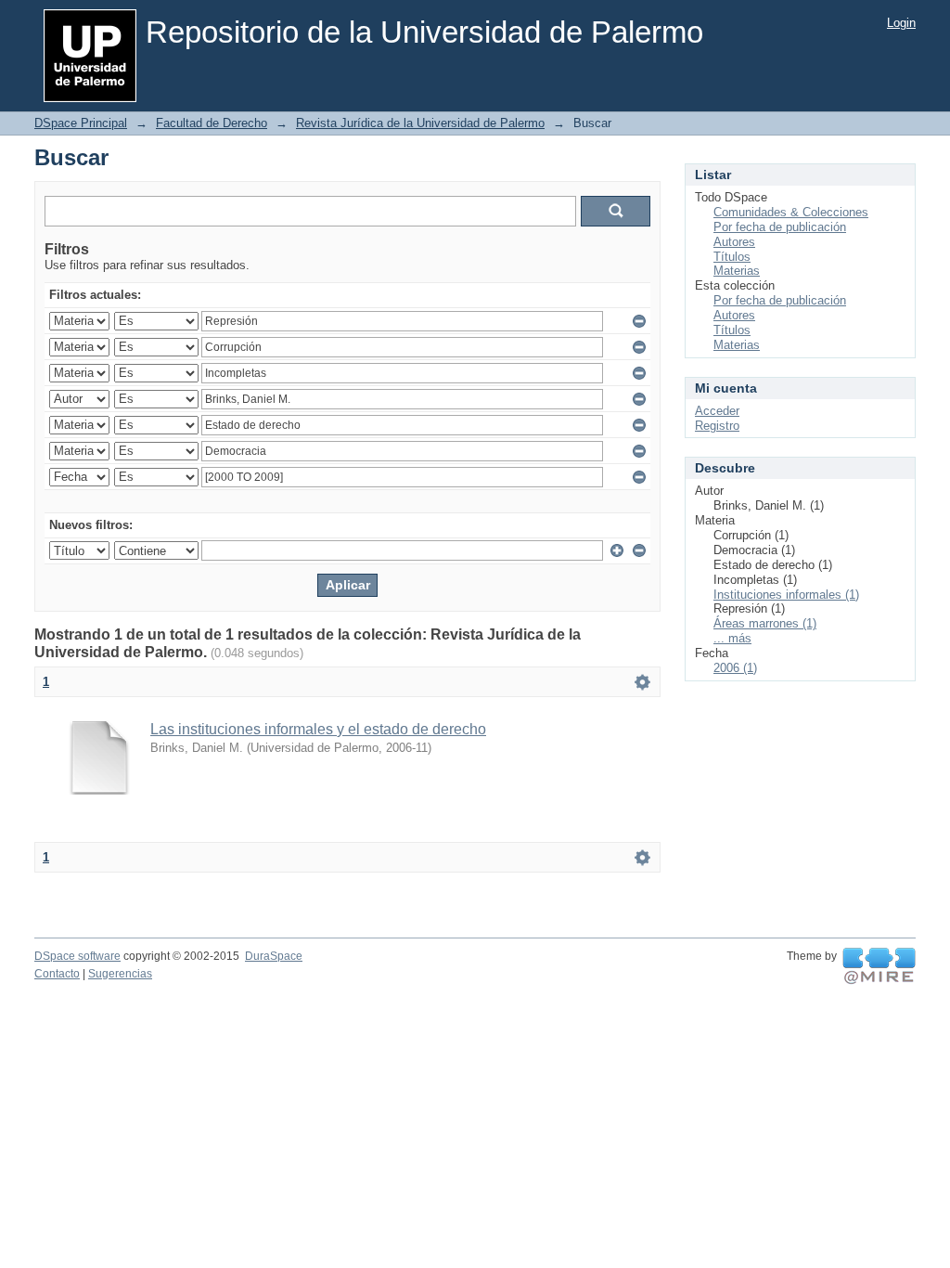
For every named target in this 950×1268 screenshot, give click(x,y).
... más (732, 638)
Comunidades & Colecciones (790, 212)
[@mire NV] (879, 966)
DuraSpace (273, 956)
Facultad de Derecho (211, 123)
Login (901, 23)
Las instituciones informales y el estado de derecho (318, 729)
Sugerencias (120, 973)
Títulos (732, 257)
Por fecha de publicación (779, 227)
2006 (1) (735, 668)
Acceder (717, 411)
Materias (736, 271)
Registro (717, 426)
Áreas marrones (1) (764, 623)
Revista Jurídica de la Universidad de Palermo (420, 123)
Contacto (57, 973)
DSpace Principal (80, 123)
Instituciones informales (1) (786, 595)
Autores (734, 242)
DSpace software (77, 956)
